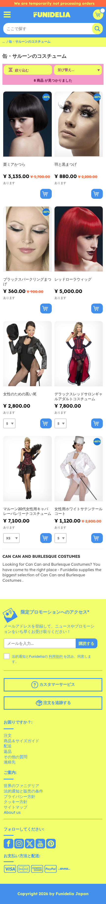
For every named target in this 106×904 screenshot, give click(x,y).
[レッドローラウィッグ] (78, 239)
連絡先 (10, 761)
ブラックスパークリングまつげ (27, 282)
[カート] (98, 14)
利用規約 (56, 656)
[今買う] (46, 194)
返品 (8, 751)
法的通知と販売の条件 (23, 791)
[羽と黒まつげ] (78, 124)
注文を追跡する (56, 702)
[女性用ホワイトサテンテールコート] (78, 469)
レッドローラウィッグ (72, 279)
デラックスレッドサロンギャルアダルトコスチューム (78, 396)
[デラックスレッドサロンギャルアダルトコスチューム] (78, 354)
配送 (8, 745)
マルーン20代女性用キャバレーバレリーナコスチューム (27, 511)
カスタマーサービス (56, 684)
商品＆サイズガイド (21, 740)
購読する (86, 643)
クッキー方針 (15, 801)
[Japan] (8, 844)
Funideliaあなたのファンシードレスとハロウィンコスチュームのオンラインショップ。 (52, 14)
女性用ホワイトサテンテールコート (78, 511)
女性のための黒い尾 (19, 394)
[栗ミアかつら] (27, 124)
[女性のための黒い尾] (27, 354)
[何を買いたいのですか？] (7, 14)
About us (12, 812)
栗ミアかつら (14, 164)
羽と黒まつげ (65, 164)
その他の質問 (15, 756)
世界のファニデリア (21, 785)
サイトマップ (15, 807)
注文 (8, 735)
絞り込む (22, 70)
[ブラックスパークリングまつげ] (27, 239)
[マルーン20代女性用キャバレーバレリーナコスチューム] (27, 469)
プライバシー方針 (19, 796)
